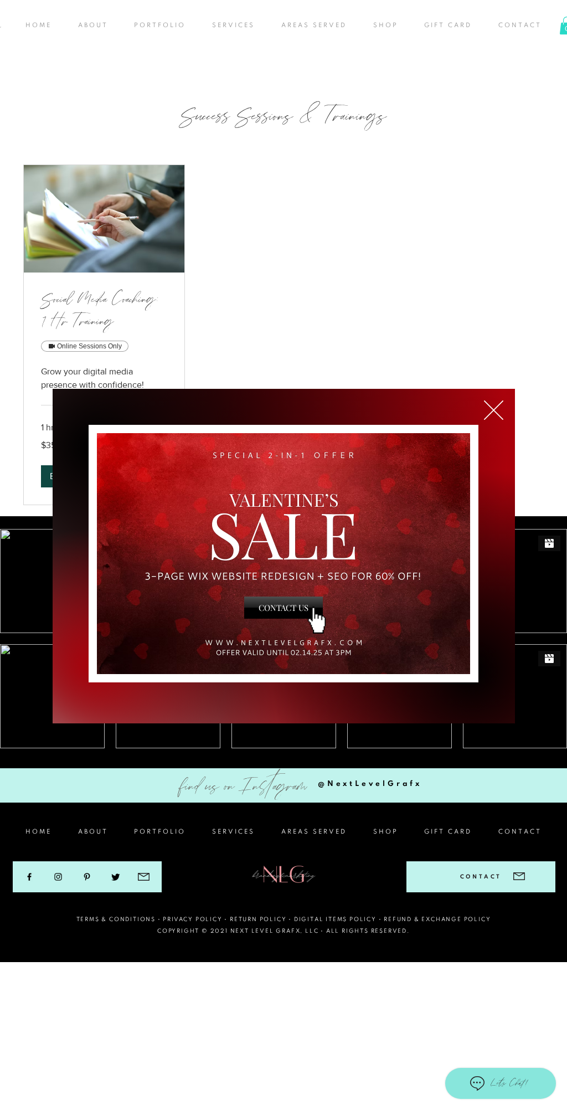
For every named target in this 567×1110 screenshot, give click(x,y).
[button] (493, 410)
